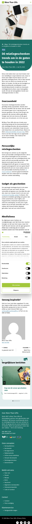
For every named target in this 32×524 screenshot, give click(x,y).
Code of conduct (10, 489)
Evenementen (9, 462)
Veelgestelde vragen (11, 510)
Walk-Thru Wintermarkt (26, 350)
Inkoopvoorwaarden (11, 487)
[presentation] (16, 375)
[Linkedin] (28, 522)
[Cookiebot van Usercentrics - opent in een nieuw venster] (23, 232)
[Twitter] (21, 522)
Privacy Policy (21, 518)
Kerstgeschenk (9, 451)
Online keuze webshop (12, 455)
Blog (3, 49)
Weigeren (16, 290)
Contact (7, 501)
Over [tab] (26, 236)
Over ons (7, 473)
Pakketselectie (9, 453)
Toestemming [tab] (5, 236)
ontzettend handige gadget (10, 195)
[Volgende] (27, 383)
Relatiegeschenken (11, 460)
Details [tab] (16, 236)
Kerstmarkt (8, 448)
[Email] (25, 522)
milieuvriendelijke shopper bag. (15, 132)
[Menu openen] (30, 2)
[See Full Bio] (10, 342)
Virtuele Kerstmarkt (11, 458)
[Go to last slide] (4, 383)
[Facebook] (17, 522)
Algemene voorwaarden (12, 485)
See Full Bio (5, 342)
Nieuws (7, 478)
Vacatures (7, 482)
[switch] (28, 268)
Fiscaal (7, 475)
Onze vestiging (9, 503)
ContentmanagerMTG (12, 393)
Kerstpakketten (9, 446)
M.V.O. (6, 480)
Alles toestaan (16, 285)
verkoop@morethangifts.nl (10, 311)
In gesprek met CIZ (8, 349)
